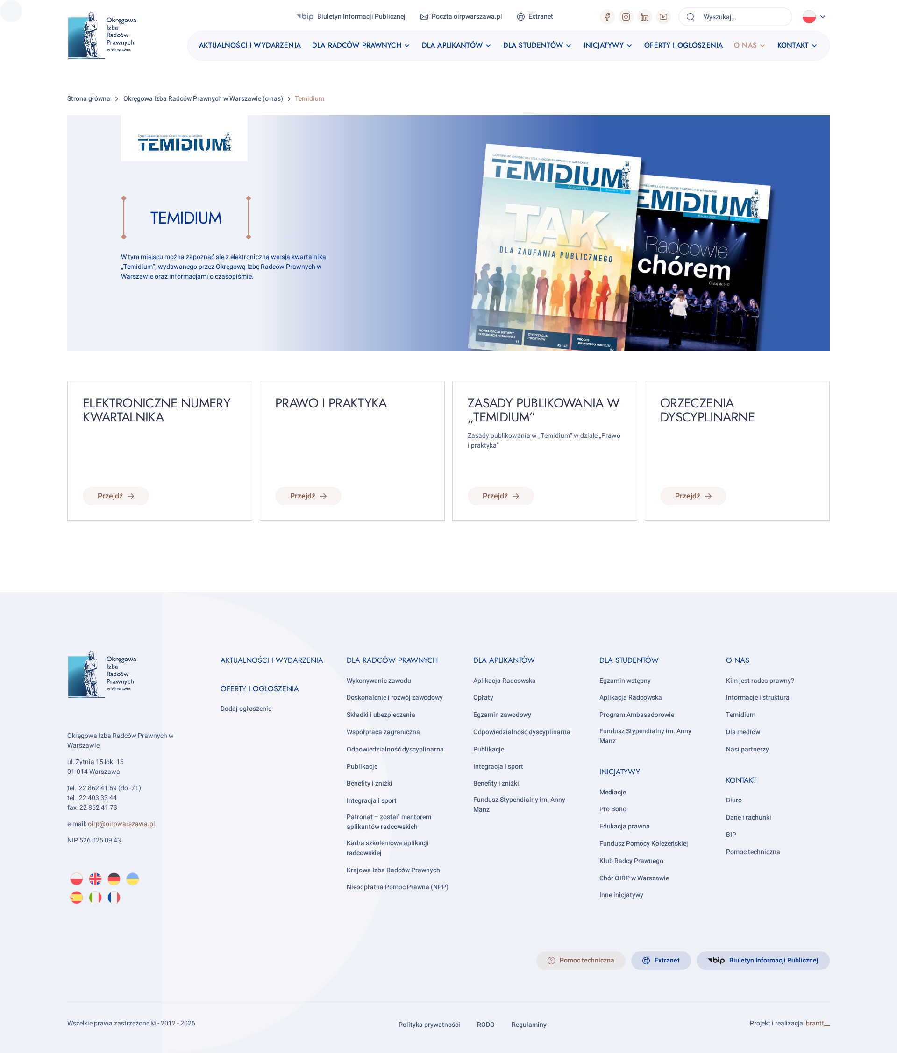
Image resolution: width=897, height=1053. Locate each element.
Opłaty (483, 697)
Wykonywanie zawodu (379, 681)
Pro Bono (612, 809)
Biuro (734, 800)
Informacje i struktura (758, 697)
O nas (737, 660)
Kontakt (741, 780)
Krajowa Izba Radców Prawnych (393, 870)
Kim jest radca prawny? (760, 681)
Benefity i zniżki (369, 783)
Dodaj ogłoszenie (246, 709)
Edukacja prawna (624, 826)
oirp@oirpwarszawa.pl (121, 824)
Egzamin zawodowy (502, 715)
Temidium (740, 715)
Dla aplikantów (504, 660)
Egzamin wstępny (625, 681)
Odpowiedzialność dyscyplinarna (395, 749)
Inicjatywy (619, 772)
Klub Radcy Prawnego (631, 861)
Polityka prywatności (429, 1025)
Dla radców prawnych (392, 660)
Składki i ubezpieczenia (381, 715)
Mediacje (612, 792)
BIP (731, 835)
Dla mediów (743, 732)
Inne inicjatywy (621, 895)
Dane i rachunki (748, 817)
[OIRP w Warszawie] (113, 35)
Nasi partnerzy (747, 749)
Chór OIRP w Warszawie (634, 878)
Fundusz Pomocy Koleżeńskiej (643, 844)
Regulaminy (529, 1025)
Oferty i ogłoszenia (260, 689)
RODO (486, 1025)
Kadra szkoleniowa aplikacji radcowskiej (388, 848)
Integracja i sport (372, 801)
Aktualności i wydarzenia (272, 660)
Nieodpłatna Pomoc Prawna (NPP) (397, 887)
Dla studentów (629, 660)
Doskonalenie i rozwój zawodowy (395, 697)
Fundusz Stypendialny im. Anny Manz (519, 804)
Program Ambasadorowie (636, 715)
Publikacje (362, 767)
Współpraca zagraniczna (383, 732)
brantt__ (818, 1023)
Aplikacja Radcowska (504, 681)
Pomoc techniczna (753, 852)
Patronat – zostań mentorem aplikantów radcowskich (389, 822)
